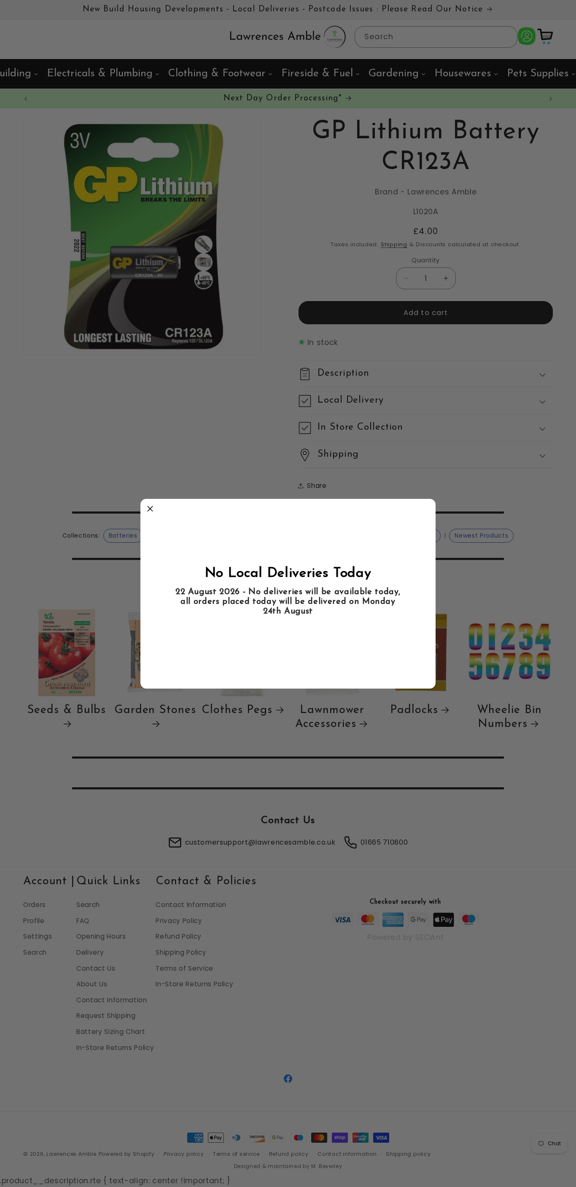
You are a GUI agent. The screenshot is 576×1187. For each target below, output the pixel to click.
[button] (150, 508)
